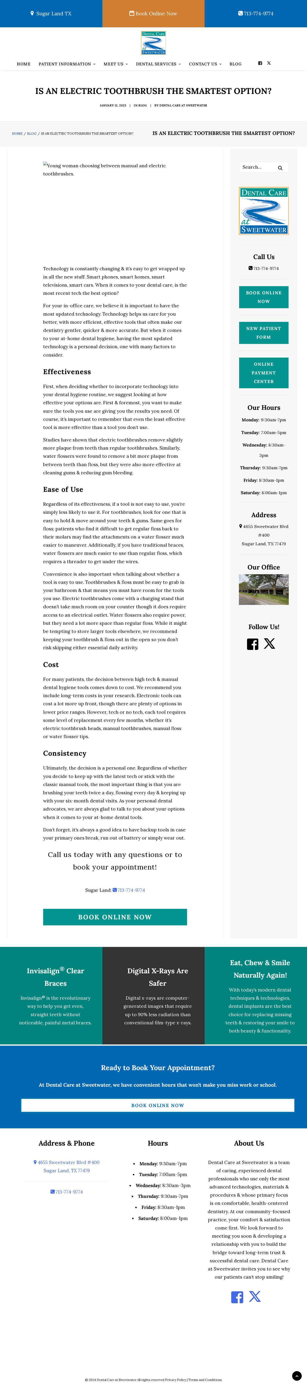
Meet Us (114, 64)
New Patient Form (263, 333)
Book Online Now (155, 13)
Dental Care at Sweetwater (183, 105)
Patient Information (65, 64)
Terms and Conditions (205, 1380)
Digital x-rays (141, 998)
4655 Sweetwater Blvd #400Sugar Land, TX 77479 (265, 535)
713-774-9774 (258, 13)
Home (24, 64)
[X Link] (269, 647)
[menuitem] (23, 64)
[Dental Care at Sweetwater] (153, 43)
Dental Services (156, 64)
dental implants (246, 1006)
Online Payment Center (264, 372)
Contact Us (203, 64)
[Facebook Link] (252, 647)
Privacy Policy (175, 1380)
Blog (236, 64)
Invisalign (33, 998)
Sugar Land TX (52, 13)
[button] (261, 63)
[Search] (264, 167)
